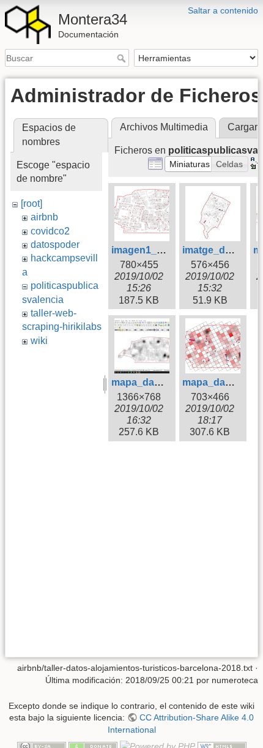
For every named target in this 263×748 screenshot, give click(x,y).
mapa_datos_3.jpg (154, 382)
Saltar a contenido (223, 10)
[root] (31, 203)
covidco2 (50, 231)
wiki (39, 340)
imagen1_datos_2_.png (165, 250)
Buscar (122, 58)
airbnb (44, 217)
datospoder (55, 244)
